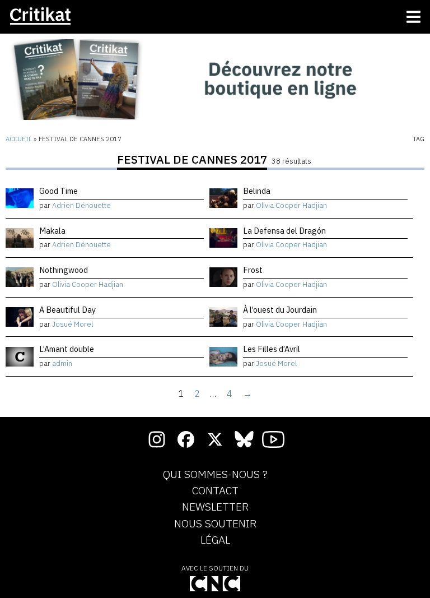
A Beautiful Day (67, 309)
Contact (215, 491)
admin (62, 363)
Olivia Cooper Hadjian (291, 205)
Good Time (58, 191)
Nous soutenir (215, 524)
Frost (253, 270)
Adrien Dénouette (81, 205)
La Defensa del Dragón (284, 230)
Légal (215, 540)
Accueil (19, 139)
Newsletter (215, 507)
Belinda (256, 191)
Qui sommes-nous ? (215, 475)
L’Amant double (66, 349)
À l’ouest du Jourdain (280, 309)
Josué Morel (72, 324)
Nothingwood (63, 270)
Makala (52, 230)
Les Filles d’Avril (271, 349)
